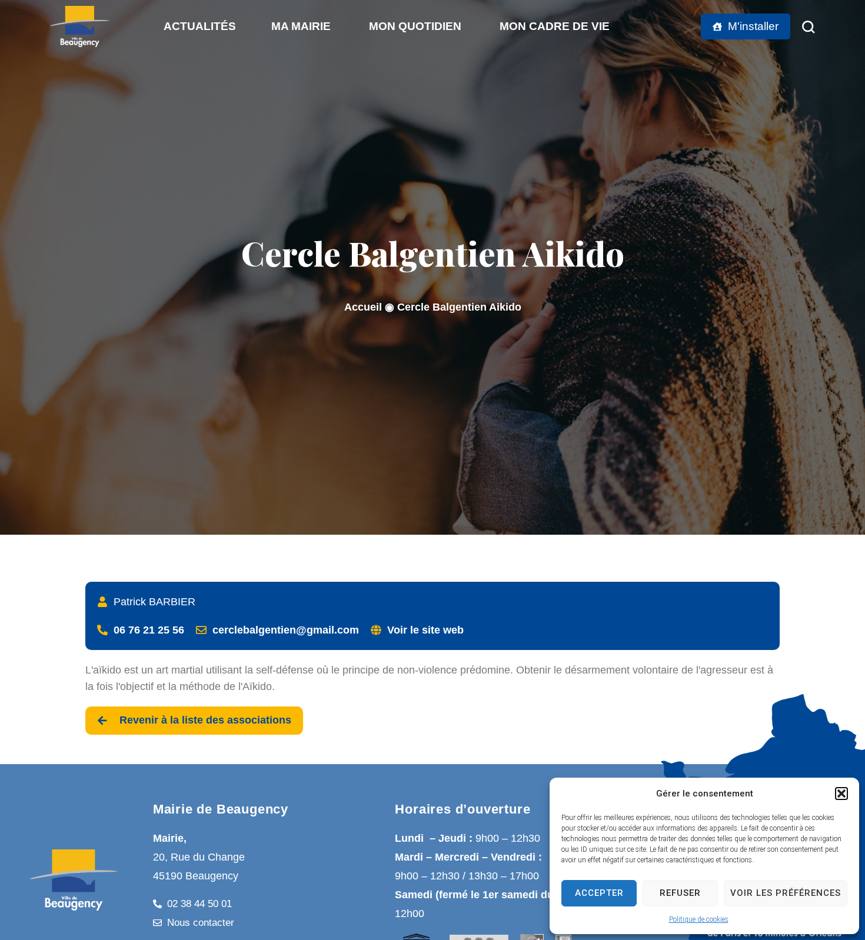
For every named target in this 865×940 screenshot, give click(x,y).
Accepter (599, 893)
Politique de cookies (698, 919)
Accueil (363, 307)
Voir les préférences (785, 893)
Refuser (680, 893)
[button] (841, 793)
